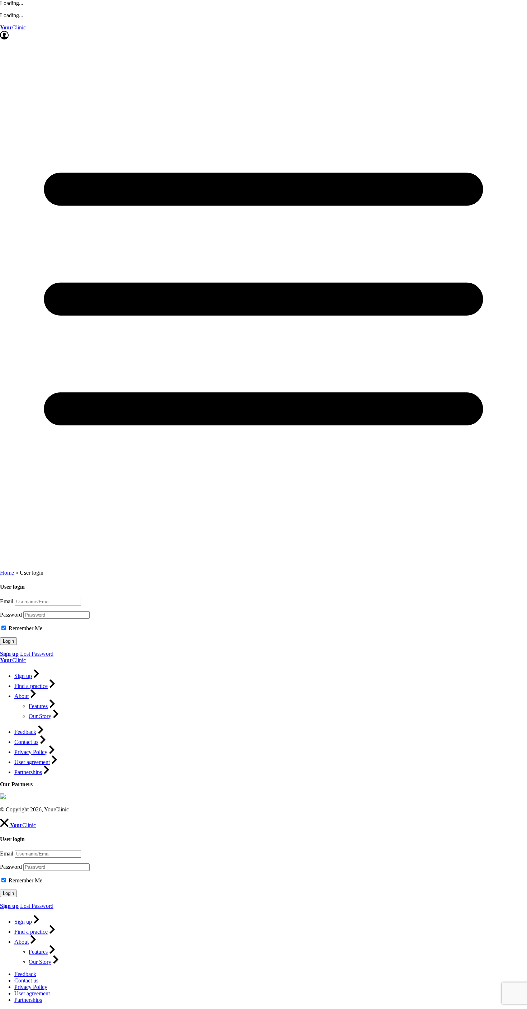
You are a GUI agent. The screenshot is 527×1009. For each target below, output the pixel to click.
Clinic (13, 27)
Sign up (23, 676)
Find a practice (31, 686)
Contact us (26, 742)
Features (38, 706)
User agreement (32, 762)
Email (6, 601)
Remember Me (24, 628)
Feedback (25, 732)
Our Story (40, 716)
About (21, 696)
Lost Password (36, 654)
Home (7, 573)
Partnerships (28, 772)
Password (11, 615)
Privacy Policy (30, 752)
